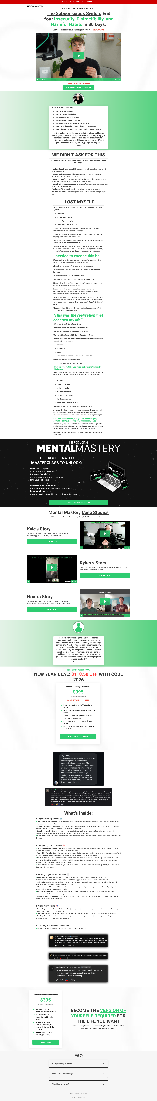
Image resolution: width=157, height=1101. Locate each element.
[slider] (77, 79)
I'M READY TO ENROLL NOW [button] (78, 87)
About (71, 1093)
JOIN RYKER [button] (104, 575)
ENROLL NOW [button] (46, 1042)
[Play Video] (37, 79)
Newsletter (84, 1093)
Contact (77, 1093)
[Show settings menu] (116, 79)
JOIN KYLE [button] (52, 541)
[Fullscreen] (119, 79)
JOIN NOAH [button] (52, 609)
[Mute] (112, 79)
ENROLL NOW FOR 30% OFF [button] (78, 502)
